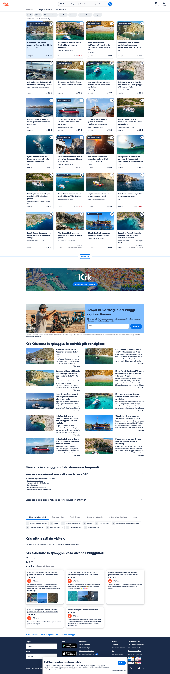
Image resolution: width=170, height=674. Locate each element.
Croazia (34, 635)
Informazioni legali (84, 648)
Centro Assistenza (84, 644)
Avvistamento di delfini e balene (38, 483)
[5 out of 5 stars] (44, 577)
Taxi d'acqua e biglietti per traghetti (39, 489)
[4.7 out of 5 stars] (31, 566)
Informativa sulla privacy (33, 337)
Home (28, 635)
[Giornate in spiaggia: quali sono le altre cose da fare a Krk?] (142, 474)
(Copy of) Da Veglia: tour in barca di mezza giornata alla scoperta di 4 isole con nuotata (42, 574)
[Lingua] (155, 2)
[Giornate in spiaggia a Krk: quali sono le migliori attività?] (142, 500)
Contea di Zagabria (47, 635)
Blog (113, 651)
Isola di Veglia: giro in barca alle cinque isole (83, 610)
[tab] (37, 517)
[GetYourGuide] (6, 4)
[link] (40, 40)
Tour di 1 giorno (32, 485)
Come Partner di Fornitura (136, 644)
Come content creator (134, 648)
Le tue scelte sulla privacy (87, 654)
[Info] (49, 19)
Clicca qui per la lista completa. (68, 544)
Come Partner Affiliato (134, 651)
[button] (40, 40)
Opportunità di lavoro (118, 648)
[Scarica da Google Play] (69, 646)
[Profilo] (163, 2)
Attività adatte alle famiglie (36, 487)
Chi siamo (115, 644)
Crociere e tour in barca (35, 481)
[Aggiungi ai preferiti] (51, 24)
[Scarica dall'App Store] (69, 654)
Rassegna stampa (117, 654)
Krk (57, 635)
